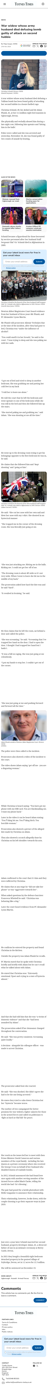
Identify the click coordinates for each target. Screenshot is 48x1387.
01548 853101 (14, 1379)
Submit (39, 261)
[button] (4, 4)
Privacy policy (7, 1327)
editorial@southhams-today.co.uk (18, 1382)
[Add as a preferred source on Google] (25, 45)
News (3, 20)
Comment (40, 1300)
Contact (5, 1325)
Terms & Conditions (9, 1322)
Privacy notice (11, 268)
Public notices (7, 1332)
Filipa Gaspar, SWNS (10, 44)
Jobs (3, 1329)
